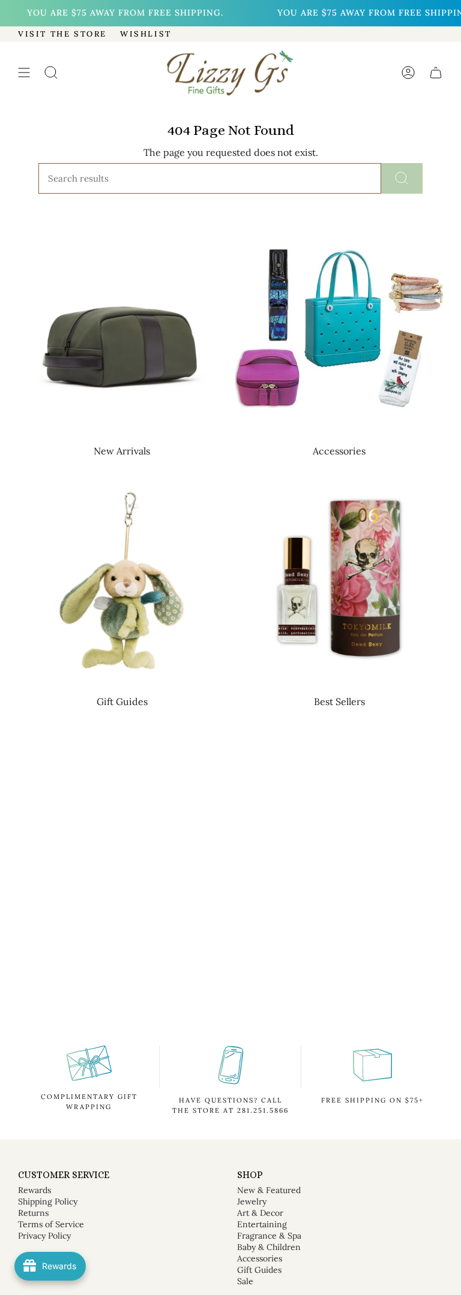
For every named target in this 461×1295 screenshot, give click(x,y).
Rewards (34, 1190)
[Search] (402, 178)
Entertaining (262, 1224)
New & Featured (269, 1190)
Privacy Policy (44, 1235)
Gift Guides (259, 1269)
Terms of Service (51, 1224)
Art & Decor (260, 1212)
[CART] (436, 73)
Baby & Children (269, 1247)
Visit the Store (62, 34)
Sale (245, 1281)
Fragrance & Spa (269, 1235)
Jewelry (252, 1201)
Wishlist (146, 34)
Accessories (259, 1258)
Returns (33, 1212)
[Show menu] (24, 73)
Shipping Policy (47, 1201)
